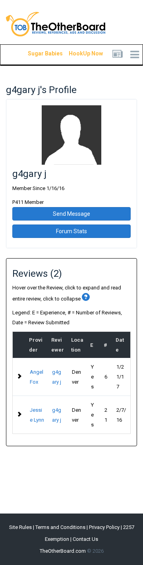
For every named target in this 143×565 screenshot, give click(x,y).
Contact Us (85, 539)
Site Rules (20, 527)
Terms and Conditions (60, 527)
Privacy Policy (104, 527)
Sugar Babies (36, 53)
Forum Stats (71, 231)
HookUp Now (77, 53)
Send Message (71, 214)
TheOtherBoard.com (63, 551)
